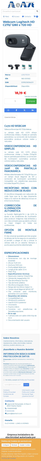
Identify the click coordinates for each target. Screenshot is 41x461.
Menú (7, 16)
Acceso (16, 16)
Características (9, 117)
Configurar (6, 445)
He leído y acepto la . (19, 380)
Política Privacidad (9, 392)
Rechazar (14, 445)
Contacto (27, 16)
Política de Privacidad (15, 375)
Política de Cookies (9, 458)
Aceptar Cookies (25, 445)
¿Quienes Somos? (28, 396)
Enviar (26, 384)
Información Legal (28, 390)
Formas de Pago (27, 394)
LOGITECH (25, 75)
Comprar (31, 101)
